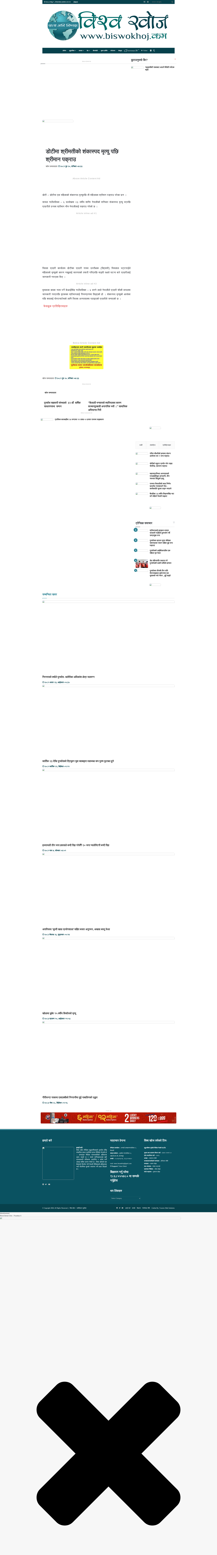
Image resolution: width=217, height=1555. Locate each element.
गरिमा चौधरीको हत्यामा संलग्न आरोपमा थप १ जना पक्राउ (160, 454)
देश (87, 50)
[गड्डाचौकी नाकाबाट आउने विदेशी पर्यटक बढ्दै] (137, 70)
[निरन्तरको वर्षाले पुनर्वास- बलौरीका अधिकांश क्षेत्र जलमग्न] (108, 638)
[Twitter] (46, 1184)
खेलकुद (120, 50)
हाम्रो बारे (127, 1208)
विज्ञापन (139, 1208)
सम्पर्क (133, 1208)
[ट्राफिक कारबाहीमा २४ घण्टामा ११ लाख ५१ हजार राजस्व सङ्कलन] (47, 422)
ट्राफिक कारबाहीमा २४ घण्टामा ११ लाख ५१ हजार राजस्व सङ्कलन (79, 419)
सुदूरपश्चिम (71, 50)
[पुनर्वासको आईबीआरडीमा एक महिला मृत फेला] (142, 553)
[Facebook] (43, 1184)
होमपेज (64, 50)
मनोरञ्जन (113, 50)
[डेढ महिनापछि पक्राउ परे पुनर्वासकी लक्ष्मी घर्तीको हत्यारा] (142, 563)
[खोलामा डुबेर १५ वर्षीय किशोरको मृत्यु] (108, 974)
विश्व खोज (72, 1208)
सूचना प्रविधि (104, 50)
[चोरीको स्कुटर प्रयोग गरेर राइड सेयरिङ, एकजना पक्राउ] (142, 466)
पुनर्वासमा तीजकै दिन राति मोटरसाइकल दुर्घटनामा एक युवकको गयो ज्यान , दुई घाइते (160, 573)
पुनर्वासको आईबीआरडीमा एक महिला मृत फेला (160, 551)
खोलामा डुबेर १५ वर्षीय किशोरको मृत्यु (59, 1013)
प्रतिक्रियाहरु (167, 445)
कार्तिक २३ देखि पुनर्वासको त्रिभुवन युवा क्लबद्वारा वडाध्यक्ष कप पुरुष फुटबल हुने (78, 761)
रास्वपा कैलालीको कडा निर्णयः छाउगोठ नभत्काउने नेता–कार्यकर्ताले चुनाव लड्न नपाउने (160, 486)
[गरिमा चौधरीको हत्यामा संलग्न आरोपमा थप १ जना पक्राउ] (142, 456)
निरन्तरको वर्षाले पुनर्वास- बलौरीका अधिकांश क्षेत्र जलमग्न (68, 676)
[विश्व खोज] (108, 26)
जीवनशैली (95, 50)
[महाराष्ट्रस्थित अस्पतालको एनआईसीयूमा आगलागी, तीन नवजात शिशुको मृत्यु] (142, 476)
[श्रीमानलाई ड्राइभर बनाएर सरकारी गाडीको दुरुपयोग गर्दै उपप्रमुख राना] (142, 533)
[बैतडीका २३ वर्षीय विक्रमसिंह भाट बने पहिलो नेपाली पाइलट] (142, 497)
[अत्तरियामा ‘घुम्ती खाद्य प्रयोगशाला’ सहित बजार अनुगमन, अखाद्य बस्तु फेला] (108, 890)
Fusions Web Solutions (167, 1208)
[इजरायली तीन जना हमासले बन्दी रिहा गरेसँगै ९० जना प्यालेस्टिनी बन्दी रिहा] (108, 806)
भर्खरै (141, 445)
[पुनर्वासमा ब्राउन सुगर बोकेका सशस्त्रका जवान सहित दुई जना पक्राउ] (142, 543)
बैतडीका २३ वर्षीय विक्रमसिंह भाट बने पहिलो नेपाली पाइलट (162, 495)
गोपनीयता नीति (146, 1208)
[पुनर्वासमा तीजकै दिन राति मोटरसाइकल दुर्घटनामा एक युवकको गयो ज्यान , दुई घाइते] (142, 573)
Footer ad (108, 1111)
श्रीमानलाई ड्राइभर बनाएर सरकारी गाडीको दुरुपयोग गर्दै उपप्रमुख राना (160, 532)
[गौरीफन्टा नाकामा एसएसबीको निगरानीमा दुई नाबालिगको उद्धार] (108, 1058)
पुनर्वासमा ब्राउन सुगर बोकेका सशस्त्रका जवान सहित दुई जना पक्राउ (161, 542)
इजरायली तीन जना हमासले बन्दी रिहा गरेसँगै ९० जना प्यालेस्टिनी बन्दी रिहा (75, 845)
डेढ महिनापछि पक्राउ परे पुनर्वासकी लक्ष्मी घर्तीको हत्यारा (160, 561)
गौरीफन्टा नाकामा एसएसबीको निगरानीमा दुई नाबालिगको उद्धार (70, 1097)
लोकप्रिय (152, 445)
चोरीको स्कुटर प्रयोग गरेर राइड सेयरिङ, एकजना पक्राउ (161, 464)
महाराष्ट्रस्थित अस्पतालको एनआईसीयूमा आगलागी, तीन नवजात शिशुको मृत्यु (159, 476)
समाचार (80, 50)
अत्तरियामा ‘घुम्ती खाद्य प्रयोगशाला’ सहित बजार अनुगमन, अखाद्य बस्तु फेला (76, 929)
